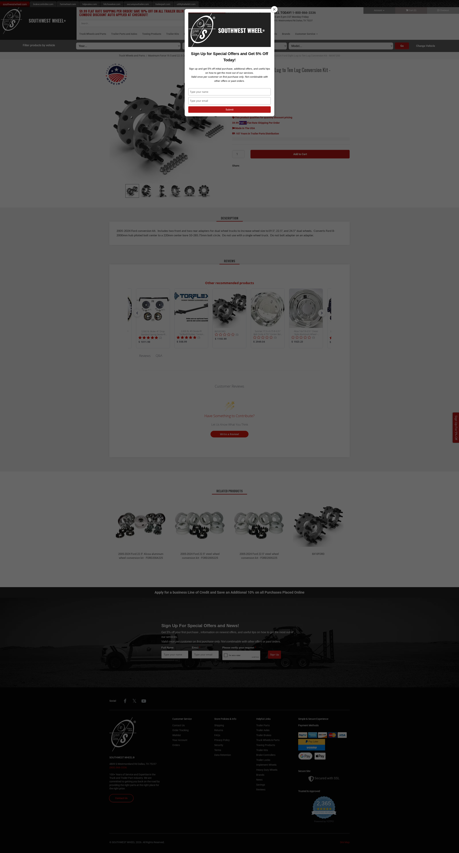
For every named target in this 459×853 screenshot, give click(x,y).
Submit (229, 109)
